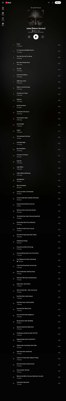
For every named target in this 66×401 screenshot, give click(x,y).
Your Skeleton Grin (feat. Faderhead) (26, 259)
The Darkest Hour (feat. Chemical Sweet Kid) (28, 216)
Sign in (58, 2)
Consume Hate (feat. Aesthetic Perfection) (28, 197)
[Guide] (3, 3)
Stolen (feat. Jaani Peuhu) (23, 284)
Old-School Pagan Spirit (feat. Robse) (27, 234)
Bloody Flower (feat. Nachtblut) (25, 320)
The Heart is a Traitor (22, 93)
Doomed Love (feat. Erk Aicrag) (25, 247)
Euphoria (19, 99)
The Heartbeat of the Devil (23, 136)
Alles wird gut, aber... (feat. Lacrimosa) (27, 290)
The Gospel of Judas (22, 117)
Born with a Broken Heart (23, 62)
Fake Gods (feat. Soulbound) (24, 351)
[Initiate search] (49, 2)
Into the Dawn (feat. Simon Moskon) (26, 222)
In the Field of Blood (22, 74)
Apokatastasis (20, 179)
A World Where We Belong (23, 173)
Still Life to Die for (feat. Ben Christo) (26, 210)
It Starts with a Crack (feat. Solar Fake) (27, 345)
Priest (18, 44)
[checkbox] (59, 45)
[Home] (8, 3)
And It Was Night (21, 142)
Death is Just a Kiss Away (23, 87)
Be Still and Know (21, 105)
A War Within (20, 167)
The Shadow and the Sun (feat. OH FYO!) (27, 333)
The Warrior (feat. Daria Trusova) (25, 228)
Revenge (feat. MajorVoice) (24, 308)
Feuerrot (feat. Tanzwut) (23, 370)
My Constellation (21, 148)
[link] (3, 8)
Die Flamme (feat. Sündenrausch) (25, 364)
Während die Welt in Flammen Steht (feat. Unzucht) (30, 376)
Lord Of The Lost (36, 7)
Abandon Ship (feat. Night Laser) (25, 327)
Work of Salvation (21, 185)
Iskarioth (19, 161)
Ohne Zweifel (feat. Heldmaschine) (26, 271)
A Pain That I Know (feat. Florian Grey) (26, 265)
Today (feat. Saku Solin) (23, 382)
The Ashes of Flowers (22, 154)
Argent (18, 130)
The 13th (19, 68)
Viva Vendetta (20, 124)
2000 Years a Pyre (21, 81)
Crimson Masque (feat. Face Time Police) (28, 253)
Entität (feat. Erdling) (22, 240)
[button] (29, 36)
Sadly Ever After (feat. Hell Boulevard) (27, 277)
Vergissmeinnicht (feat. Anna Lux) (25, 204)
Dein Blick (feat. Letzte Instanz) (25, 296)
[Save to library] (29, 37)
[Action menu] (42, 36)
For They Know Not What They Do (25, 50)
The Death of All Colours (23, 111)
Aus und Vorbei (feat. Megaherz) (25, 314)
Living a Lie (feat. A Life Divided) (25, 191)
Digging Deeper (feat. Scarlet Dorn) (26, 339)
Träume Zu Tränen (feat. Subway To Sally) (27, 357)
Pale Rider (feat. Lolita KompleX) (25, 302)
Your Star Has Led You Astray (24, 56)
